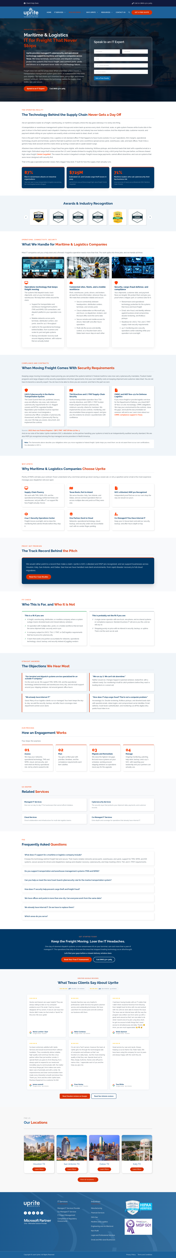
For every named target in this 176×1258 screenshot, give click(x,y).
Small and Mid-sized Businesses (103, 1240)
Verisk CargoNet (43, 154)
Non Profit (95, 1231)
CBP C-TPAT (58, 430)
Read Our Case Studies (38, 577)
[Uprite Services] (31, 12)
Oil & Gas (94, 1217)
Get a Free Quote (142, 12)
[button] (129, 12)
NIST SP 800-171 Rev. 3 (71, 430)
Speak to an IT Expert (36, 89)
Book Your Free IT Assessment (76, 959)
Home (49, 12)
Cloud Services (30, 817)
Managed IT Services (33, 802)
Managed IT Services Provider (68, 1208)
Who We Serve (75, 12)
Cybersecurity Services (101, 802)
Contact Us (120, 12)
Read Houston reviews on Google (75, 1096)
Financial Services (97, 1213)
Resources (105, 12)
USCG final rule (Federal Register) (40, 430)
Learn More (40, 1169)
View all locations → (88, 1180)
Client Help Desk (32, 3)
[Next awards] (150, 217)
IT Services (58, 12)
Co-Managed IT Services (102, 817)
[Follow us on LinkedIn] (33, 1213)
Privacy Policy (131, 1254)
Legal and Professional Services (103, 1235)
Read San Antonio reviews (103, 1096)
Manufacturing (96, 1208)
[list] (88, 217)
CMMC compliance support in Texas (128, 415)
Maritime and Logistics (99, 1222)
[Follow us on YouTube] (29, 1213)
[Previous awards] (26, 217)
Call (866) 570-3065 (57, 89)
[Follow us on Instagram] (41, 1213)
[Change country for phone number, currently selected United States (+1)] (96, 65)
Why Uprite (91, 12)
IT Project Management (66, 1215)
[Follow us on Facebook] (25, 1213)
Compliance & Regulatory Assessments (67, 1220)
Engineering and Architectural (102, 1226)
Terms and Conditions (145, 1254)
